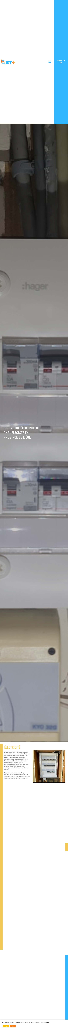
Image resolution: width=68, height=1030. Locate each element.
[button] (34, 766)
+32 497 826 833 (61, 62)
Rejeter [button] (13, 1026)
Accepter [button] (6, 1026)
